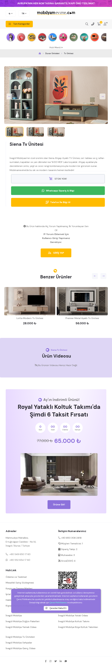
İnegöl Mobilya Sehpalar (19, 642)
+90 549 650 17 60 (19, 554)
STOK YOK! (60, 178)
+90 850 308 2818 (71, 537)
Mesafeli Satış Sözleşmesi (20, 582)
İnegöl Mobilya (14, 615)
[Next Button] (102, 96)
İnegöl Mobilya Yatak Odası (73, 615)
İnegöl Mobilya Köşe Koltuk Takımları (78, 627)
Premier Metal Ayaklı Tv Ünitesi (82, 318)
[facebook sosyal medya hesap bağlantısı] (46, 661)
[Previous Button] (9, 96)
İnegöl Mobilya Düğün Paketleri (23, 621)
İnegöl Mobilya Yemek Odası (21, 627)
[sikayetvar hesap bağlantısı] (66, 661)
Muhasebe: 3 (67, 555)
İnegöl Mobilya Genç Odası (20, 648)
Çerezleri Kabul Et (57, 608)
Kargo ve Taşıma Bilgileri (19, 588)
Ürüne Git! (59, 504)
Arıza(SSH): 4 (68, 560)
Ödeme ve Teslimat (16, 576)
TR (23, 13)
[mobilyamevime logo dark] (56, 13)
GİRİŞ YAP (58, 252)
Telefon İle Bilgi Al (60, 202)
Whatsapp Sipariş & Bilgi (60, 190)
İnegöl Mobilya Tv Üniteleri (20, 636)
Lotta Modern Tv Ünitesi (29, 318)
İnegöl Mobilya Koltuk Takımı (73, 621)
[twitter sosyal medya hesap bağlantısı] (55, 661)
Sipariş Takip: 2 (69, 549)
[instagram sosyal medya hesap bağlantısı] (50, 661)
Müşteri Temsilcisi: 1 (72, 543)
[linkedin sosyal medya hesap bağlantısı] (61, 661)
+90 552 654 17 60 (19, 559)
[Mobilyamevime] (40, 53)
